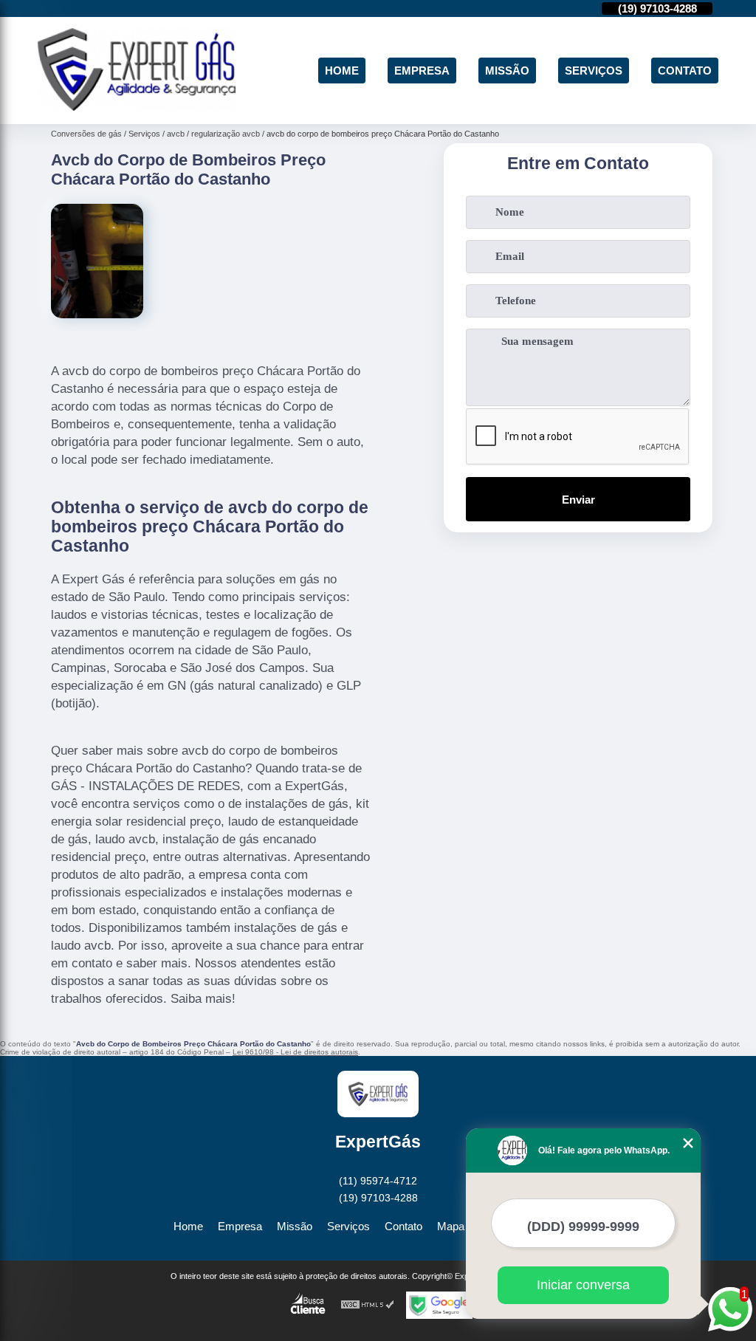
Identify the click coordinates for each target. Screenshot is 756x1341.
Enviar (578, 499)
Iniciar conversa (583, 1284)
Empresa (422, 70)
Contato (685, 70)
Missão (507, 70)
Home (342, 70)
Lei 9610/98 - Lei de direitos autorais (295, 1052)
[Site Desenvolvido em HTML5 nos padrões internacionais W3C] (367, 1305)
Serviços (593, 70)
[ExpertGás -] (137, 106)
